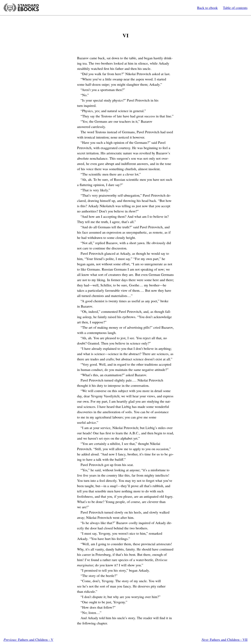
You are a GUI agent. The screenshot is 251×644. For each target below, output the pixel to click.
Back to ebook (207, 7)
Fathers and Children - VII (224, 639)
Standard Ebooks (21, 8)
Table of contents (235, 7)
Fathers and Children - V (28, 639)
